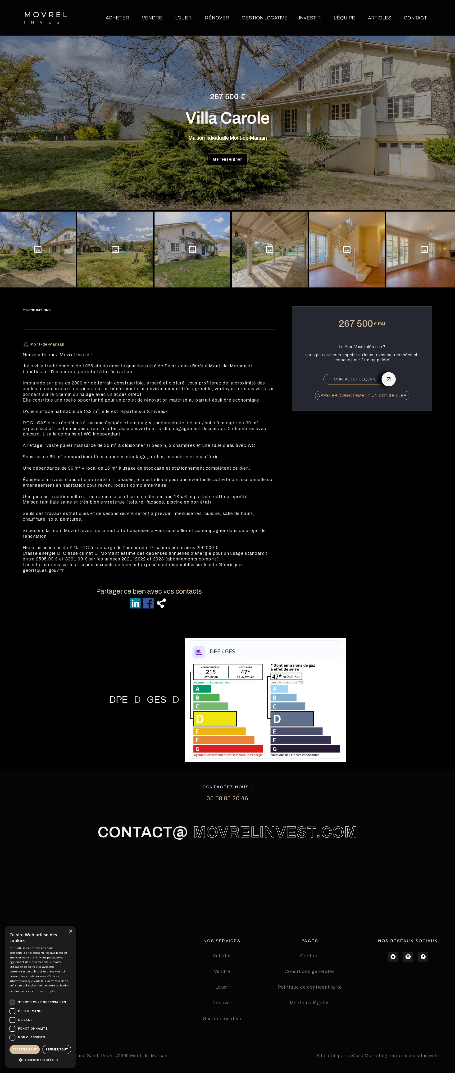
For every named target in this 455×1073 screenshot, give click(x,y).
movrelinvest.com (275, 832)
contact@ (143, 832)
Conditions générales (310, 971)
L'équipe (344, 17)
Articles (379, 17)
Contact (415, 17)
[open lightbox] (38, 249)
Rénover (217, 17)
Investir (310, 17)
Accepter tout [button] (25, 1049)
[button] (40, 1060)
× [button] (70, 931)
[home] (46, 17)
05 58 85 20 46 (227, 798)
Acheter (117, 17)
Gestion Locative (264, 17)
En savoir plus (46, 991)
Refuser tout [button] (57, 1049)
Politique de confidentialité (310, 987)
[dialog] (40, 997)
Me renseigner (227, 159)
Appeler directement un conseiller (362, 395)
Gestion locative (222, 1018)
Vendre (152, 17)
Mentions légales (310, 1002)
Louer (183, 17)
